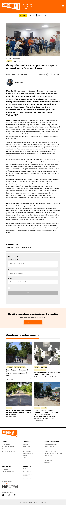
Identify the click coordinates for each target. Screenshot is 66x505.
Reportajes (26, 446)
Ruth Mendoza (26, 378)
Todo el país (6, 444)
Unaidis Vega (9, 379)
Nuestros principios (50, 451)
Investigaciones (28, 453)
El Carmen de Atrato (8, 451)
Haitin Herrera (12, 416)
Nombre (10, 270)
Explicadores (27, 451)
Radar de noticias (18, 61)
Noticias (25, 444)
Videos (25, 449)
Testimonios (48, 455)
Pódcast (25, 458)
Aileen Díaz (19, 82)
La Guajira (28, 247)
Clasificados (32, 15)
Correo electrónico (8, 471)
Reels (25, 455)
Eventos (47, 458)
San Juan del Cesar (19, 367)
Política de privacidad (39, 502)
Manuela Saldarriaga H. (51, 376)
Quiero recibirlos (33, 322)
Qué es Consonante (50, 444)
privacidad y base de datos (23, 287)
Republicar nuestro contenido (53, 453)
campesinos (9, 247)
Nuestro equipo (49, 446)
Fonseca (9, 61)
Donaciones (48, 460)
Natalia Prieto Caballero (15, 378)
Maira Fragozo (40, 376)
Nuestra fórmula (49, 449)
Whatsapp (5, 469)
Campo (16, 247)
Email (10, 278)
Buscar (40, 15)
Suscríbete (23, 15)
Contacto (47, 462)
